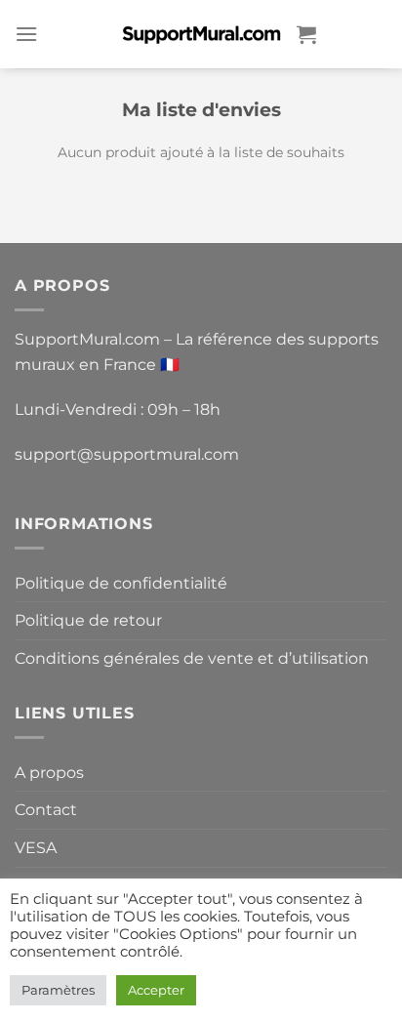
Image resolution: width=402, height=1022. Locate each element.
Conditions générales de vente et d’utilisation (192, 658)
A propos (49, 772)
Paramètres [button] (58, 990)
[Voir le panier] (306, 34)
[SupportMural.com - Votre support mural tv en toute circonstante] (201, 33)
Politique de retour (88, 620)
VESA (36, 847)
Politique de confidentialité (121, 583)
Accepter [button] (156, 990)
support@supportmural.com (127, 454)
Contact (46, 809)
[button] (26, 34)
